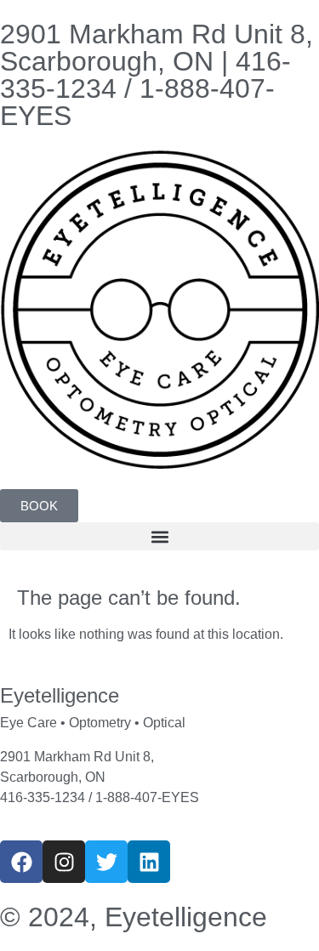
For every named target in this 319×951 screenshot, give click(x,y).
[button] (159, 536)
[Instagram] (64, 861)
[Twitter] (106, 861)
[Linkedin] (149, 861)
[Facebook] (21, 861)
